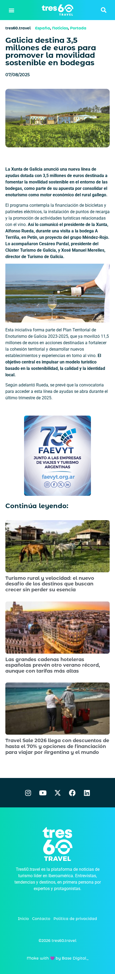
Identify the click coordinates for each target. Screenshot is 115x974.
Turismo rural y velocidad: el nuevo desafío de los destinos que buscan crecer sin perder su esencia (49, 584)
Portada (78, 28)
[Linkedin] (87, 792)
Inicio (23, 918)
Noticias (60, 28)
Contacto (41, 918)
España (42, 28)
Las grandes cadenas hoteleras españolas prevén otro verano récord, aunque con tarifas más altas (52, 665)
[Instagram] (28, 792)
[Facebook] (72, 792)
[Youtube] (42, 792)
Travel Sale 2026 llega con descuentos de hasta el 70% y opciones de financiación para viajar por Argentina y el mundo (57, 746)
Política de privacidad (75, 918)
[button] (11, 10)
